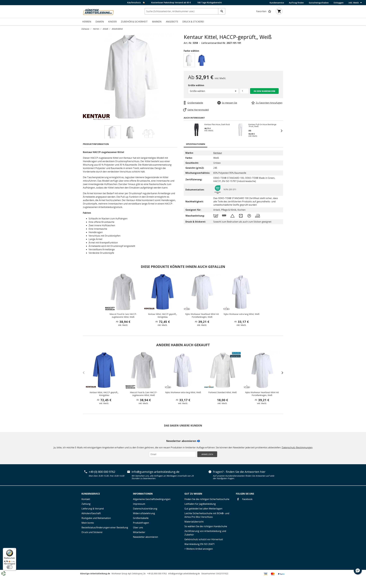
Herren (96, 28)
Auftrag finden (296, 2)
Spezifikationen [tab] (195, 144)
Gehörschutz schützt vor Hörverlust (203, 539)
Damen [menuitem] (100, 21)
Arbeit (105, 28)
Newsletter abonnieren (145, 537)
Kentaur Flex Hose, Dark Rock (217, 124)
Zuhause (85, 28)
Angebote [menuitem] (172, 21)
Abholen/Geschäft (91, 513)
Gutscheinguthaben (319, 2)
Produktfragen (141, 522)
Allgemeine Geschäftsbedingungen (151, 499)
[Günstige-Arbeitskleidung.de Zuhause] (98, 11)
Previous (80, 76)
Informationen (143, 493)
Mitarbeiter (139, 532)
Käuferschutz (134, 2)
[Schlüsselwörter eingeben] (221, 11)
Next (181, 76)
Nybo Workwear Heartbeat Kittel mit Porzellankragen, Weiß (202, 315)
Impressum (139, 503)
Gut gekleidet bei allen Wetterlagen (203, 508)
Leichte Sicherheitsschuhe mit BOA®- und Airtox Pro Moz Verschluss (206, 515)
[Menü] (14, 549)
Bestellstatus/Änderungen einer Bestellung (104, 527)
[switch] (9, 567)
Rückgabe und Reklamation (96, 518)
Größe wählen (196, 85)
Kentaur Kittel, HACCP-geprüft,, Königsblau (162, 315)
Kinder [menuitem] (112, 21)
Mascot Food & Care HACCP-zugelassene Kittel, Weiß (123, 315)
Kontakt (85, 499)
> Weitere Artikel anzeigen (198, 548)
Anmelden (207, 454)
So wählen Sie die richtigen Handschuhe (205, 526)
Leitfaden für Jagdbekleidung (200, 503)
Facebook (247, 499)
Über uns (138, 527)
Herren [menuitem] (86, 21)
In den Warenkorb (264, 91)
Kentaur (217, 152)
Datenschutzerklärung (145, 508)
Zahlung (85, 503)
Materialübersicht (194, 521)
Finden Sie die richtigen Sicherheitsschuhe (206, 499)
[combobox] (185, 11)
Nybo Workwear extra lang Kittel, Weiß (241, 314)
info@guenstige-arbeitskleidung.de (155, 472)
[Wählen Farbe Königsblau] (202, 61)
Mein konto (87, 522)
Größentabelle (141, 518)
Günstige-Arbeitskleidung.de (95, 573)
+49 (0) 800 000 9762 (102, 472)
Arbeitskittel (117, 28)
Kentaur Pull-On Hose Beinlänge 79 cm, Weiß (262, 125)
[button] (358, 570)
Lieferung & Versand (92, 508)
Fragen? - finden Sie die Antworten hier (239, 472)
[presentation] (281, 373)
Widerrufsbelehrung (144, 513)
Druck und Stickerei (91, 532)
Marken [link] (157, 21)
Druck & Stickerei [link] (193, 21)
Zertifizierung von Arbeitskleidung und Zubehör (205, 532)
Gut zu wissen (193, 493)
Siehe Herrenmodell (198, 109)
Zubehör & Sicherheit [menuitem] (134, 21)
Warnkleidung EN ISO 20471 (199, 544)
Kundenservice (277, 2)
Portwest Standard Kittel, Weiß (222, 392)
